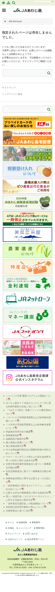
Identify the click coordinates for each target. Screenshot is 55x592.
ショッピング (25, 528)
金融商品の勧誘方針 (16, 439)
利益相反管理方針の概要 (18, 432)
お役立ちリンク (15, 539)
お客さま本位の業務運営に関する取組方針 (27, 493)
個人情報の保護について (18, 442)
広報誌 (11, 528)
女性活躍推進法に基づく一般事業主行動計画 (28, 471)
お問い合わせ (31, 533)
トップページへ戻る (12, 94)
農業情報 (40, 528)
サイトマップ (9, 87)
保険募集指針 (12, 435)
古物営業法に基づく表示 (18, 511)
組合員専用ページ (35, 539)
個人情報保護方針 (15, 446)
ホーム (11, 522)
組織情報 (23, 522)
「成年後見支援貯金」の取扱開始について (27, 503)
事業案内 (36, 522)
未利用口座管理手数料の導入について (25, 507)
